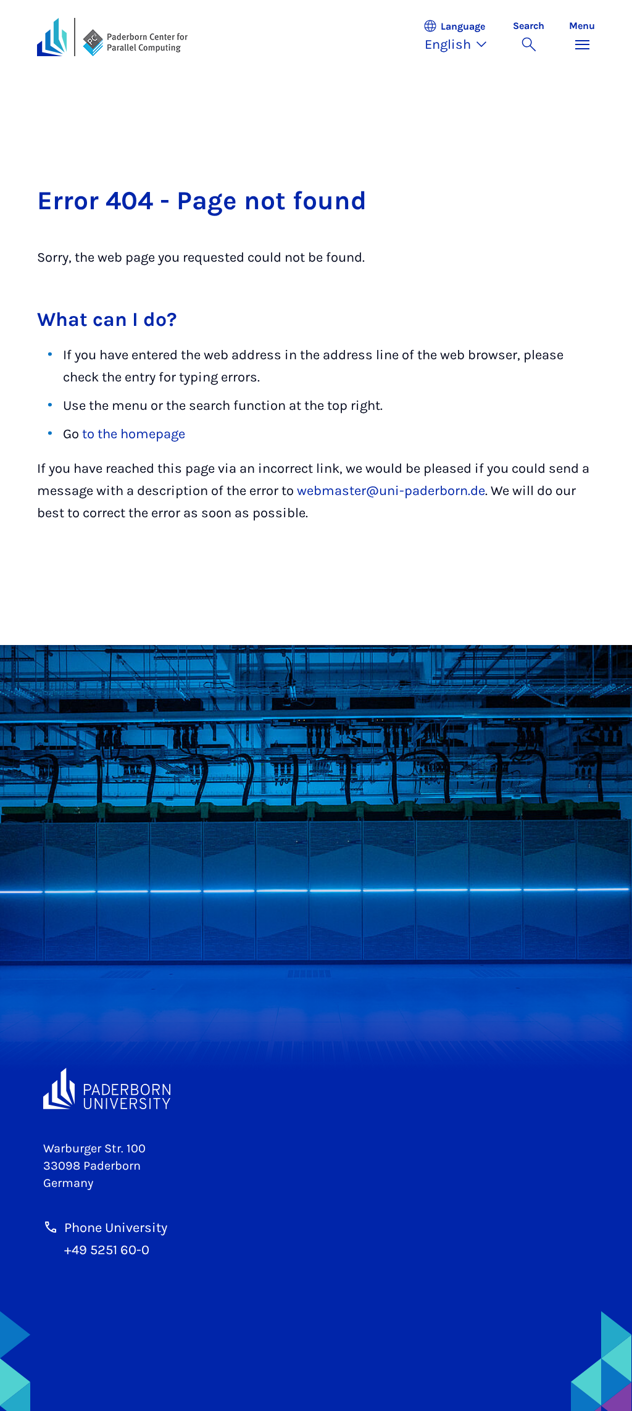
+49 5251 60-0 (106, 1250)
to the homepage (133, 434)
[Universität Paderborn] (106, 1088)
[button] (462, 37)
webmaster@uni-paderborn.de (391, 491)
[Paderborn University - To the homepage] (52, 37)
